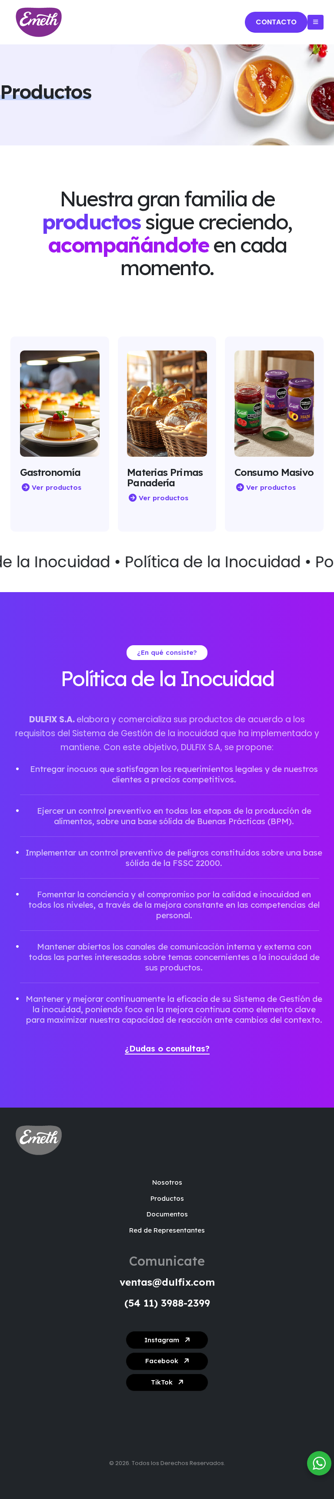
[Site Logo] (38, 22)
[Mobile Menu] (315, 22)
